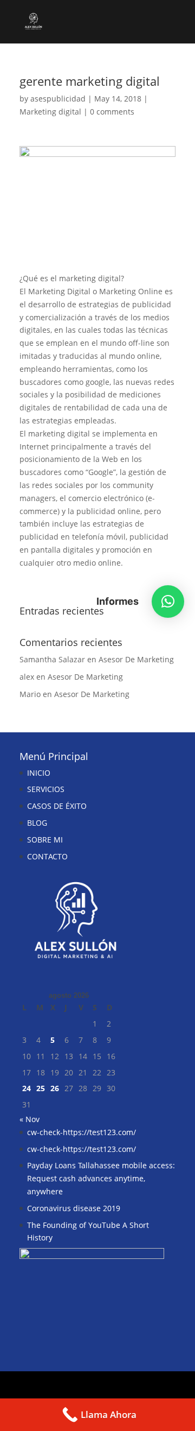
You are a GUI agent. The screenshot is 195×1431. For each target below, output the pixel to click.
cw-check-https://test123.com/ (81, 1132)
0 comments (112, 111)
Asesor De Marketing (136, 659)
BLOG (37, 823)
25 (40, 1088)
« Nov (30, 1119)
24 (26, 1088)
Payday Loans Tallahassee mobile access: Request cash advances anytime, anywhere (101, 1178)
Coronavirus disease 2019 (73, 1208)
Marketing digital (50, 111)
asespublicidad (58, 98)
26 (54, 1088)
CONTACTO (47, 856)
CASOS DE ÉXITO (57, 806)
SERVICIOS (45, 789)
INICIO (38, 773)
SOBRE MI (45, 839)
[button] (168, 601)
